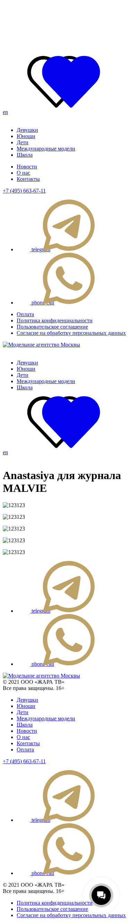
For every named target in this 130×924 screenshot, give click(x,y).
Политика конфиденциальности (55, 320)
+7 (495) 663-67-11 (24, 191)
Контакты (28, 179)
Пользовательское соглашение (52, 327)
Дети (22, 142)
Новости (27, 166)
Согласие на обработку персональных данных (71, 333)
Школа (25, 155)
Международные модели (46, 149)
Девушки (27, 130)
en (5, 112)
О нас (23, 173)
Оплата (25, 314)
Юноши (26, 136)
